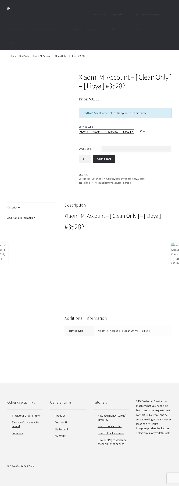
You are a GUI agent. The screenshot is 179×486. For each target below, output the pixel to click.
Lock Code (86, 148)
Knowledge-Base (70, 29)
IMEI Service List (17, 29)
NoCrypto (109, 178)
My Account (61, 429)
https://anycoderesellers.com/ (128, 113)
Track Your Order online (26, 415)
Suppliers (92, 29)
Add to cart (104, 158)
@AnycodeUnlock (159, 433)
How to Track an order (111, 433)
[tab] (32, 207)
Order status (99, 14)
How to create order (109, 426)
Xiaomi (141, 178)
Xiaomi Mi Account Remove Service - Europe (107, 182)
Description (14, 207)
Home (13, 56)
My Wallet (61, 436)
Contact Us (14, 43)
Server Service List (43, 29)
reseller (132, 178)
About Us (109, 29)
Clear (143, 131)
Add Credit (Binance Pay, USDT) (146, 14)
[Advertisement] (118, 259)
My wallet (118, 14)
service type (86, 126)
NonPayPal (24, 56)
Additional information (21, 218)
